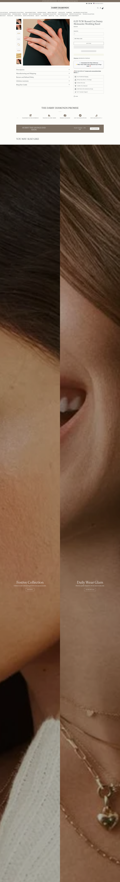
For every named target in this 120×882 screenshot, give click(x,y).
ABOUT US (51, 15)
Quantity (76, 31)
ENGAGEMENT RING (30, 12)
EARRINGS (69, 12)
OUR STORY (44, 15)
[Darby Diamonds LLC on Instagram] (88, 3)
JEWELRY (24, 14)
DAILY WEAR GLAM (63, 14)
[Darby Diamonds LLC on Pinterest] (89, 3)
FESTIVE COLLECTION (75, 14)
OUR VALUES (63, 15)
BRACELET (3, 15)
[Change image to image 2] (18, 27)
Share (76, 96)
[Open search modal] (98, 8)
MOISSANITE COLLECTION (16, 12)
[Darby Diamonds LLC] (60, 8)
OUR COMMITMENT (73, 15)
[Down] (18, 63)
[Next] (17, 8)
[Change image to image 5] (18, 44)
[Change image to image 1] (18, 21)
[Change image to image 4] (18, 38)
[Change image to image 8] (18, 61)
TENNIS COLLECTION (88, 14)
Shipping (76, 58)
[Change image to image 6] (18, 50)
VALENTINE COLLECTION (49, 14)
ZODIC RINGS (18, 15)
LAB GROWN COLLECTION (80, 12)
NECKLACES (61, 12)
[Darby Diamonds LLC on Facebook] (86, 3)
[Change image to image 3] (18, 32)
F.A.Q (57, 15)
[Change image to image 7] (18, 55)
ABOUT (37, 15)
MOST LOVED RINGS (28, 15)
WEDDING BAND (41, 12)
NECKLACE (10, 15)
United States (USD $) (99, 3)
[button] (89, 47)
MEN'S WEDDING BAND (35, 14)
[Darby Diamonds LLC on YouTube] (91, 3)
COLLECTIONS (4, 12)
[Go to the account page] (100, 8)
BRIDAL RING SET (52, 12)
